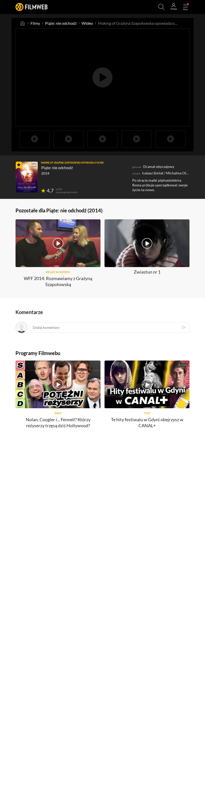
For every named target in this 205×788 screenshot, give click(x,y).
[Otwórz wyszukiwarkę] (162, 7)
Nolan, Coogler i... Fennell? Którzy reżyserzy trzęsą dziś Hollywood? (58, 422)
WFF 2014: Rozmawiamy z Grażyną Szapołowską (58, 281)
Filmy (35, 23)
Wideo (87, 23)
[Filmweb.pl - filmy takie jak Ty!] (32, 6)
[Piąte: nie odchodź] (27, 177)
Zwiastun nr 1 (147, 272)
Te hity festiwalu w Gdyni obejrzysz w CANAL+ (147, 422)
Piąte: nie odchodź (60, 23)
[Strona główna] (23, 23)
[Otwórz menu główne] (186, 7)
